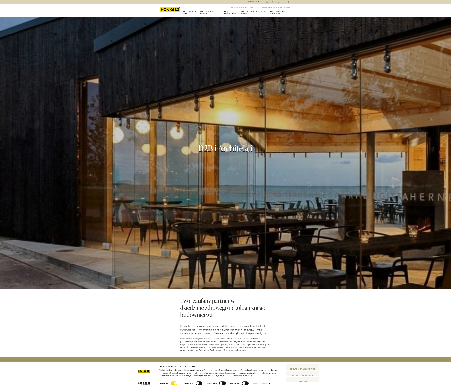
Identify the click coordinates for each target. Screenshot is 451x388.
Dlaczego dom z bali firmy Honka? (253, 12)
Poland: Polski (254, 2)
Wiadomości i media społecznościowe (266, 7)
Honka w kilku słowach (237, 7)
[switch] (199, 383)
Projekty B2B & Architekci (277, 12)
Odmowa (303, 381)
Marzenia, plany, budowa (208, 12)
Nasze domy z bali (189, 12)
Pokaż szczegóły (260, 383)
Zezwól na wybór (302, 375)
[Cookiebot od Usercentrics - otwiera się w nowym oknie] (144, 383)
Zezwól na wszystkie (302, 369)
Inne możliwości (230, 12)
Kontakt (287, 7)
